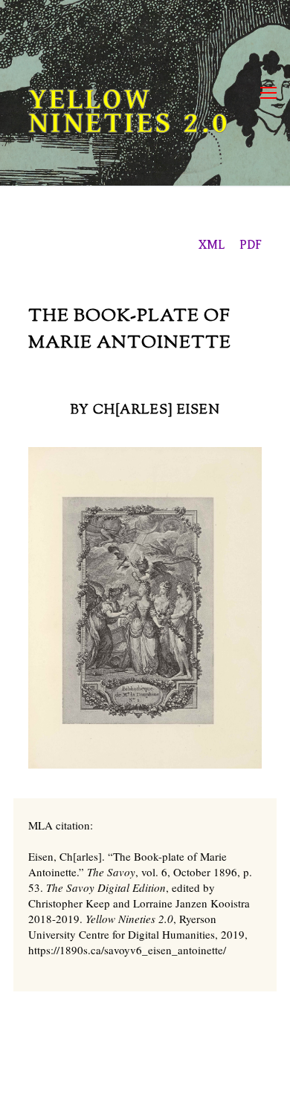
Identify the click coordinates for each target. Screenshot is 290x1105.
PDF (250, 244)
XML (212, 244)
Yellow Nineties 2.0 (129, 111)
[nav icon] (268, 93)
